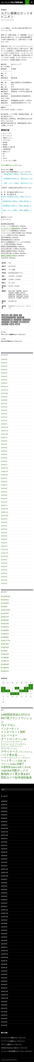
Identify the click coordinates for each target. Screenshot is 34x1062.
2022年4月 (4, 536)
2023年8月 (4, 481)
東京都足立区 (5, 671)
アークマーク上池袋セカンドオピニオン (13, 1041)
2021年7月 (4, 566)
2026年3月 (4, 376)
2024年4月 (4, 454)
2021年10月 (4, 556)
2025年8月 (4, 400)
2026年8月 (4, 359)
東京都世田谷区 (5, 596)
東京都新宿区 (5, 630)
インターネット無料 (7, 319)
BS (11, 315)
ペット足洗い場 (19, 761)
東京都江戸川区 (5, 640)
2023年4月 (4, 495)
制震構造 (14, 767)
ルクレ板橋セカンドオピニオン (11, 165)
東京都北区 (4, 9)
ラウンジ (5, 764)
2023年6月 (4, 488)
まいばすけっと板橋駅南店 (10, 228)
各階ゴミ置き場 (24, 767)
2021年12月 (4, 549)
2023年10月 (4, 475)
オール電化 (22, 739)
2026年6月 (4, 366)
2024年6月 (4, 447)
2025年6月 (4, 407)
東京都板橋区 (5, 637)
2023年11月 (4, 471)
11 (8, 691)
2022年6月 (4, 529)
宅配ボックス (14, 322)
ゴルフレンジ (5, 746)
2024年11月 (4, 430)
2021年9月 (4, 559)
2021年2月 (4, 583)
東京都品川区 (5, 617)
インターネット (10, 728)
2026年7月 (4, 363)
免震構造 (13, 764)
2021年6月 (4, 570)
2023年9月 (4, 478)
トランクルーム (25, 752)
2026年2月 (4, 380)
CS (20, 315)
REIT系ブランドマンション (9, 317)
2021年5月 (4, 573)
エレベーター (18, 319)
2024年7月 (4, 444)
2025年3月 (4, 417)
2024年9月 (4, 437)
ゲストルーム (6, 744)
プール (29, 758)
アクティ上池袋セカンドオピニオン (11, 1044)
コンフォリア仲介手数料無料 (12, 2)
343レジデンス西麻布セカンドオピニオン (13, 333)
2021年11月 (4, 553)
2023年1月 (4, 505)
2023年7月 (4, 485)
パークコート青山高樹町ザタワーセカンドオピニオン (17, 1051)
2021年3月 (4, 580)
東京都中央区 (5, 600)
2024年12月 (4, 427)
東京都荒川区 (5, 661)
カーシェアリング (6, 741)
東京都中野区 (5, 603)
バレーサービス (21, 755)
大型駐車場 (6, 770)
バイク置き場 (9, 754)
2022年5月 (4, 532)
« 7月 (2, 702)
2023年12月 (4, 468)
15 (26, 691)
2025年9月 (4, 397)
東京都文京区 (5, 627)
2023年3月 (4, 498)
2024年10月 (4, 434)
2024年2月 (4, 461)
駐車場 (12, 324)
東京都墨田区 (5, 620)
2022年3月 (4, 539)
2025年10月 (4, 393)
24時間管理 (5, 315)
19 (12, 693)
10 (3, 691)
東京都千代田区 (5, 610)
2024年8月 (4, 441)
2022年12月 (4, 509)
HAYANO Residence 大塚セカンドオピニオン (14, 1048)
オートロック (26, 319)
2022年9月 (4, 519)
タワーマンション (9, 748)
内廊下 (20, 763)
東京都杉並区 (5, 634)
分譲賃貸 (5, 766)
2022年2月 (4, 542)
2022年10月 (4, 515)
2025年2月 (4, 420)
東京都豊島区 (5, 667)
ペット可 (6, 760)
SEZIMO (12, 20)
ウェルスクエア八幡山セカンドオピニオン (13, 1037)
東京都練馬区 (5, 657)
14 (21, 691)
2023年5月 (4, 492)
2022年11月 (4, 512)
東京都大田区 (5, 623)
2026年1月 (4, 383)
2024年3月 (4, 458)
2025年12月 (4, 386)
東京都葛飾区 (5, 664)
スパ (21, 746)
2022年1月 (4, 546)
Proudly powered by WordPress (9, 1059)
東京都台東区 (5, 613)
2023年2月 (4, 502)
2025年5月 (4, 410)
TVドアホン (21, 317)
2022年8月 (4, 522)
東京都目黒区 (5, 654)
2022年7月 (4, 526)
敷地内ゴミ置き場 (24, 322)
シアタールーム (14, 746)
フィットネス (21, 758)
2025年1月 (4, 424)
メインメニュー (31, 2)
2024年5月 (4, 451)
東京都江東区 (5, 644)
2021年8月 (4, 563)
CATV (15, 315)
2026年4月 (4, 373)
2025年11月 (4, 390)
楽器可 (26, 774)
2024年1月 (4, 464)
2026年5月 (4, 369)
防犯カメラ (5, 324)
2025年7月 (4, 403)
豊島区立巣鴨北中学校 (8, 255)
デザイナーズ (6, 322)
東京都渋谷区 (5, 647)
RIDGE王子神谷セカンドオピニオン (11, 340)
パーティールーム (8, 758)
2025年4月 (4, 413)
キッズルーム (17, 742)
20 (17, 693)
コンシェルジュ (19, 744)
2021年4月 (4, 576)
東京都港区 (4, 650)
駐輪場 (17, 324)
